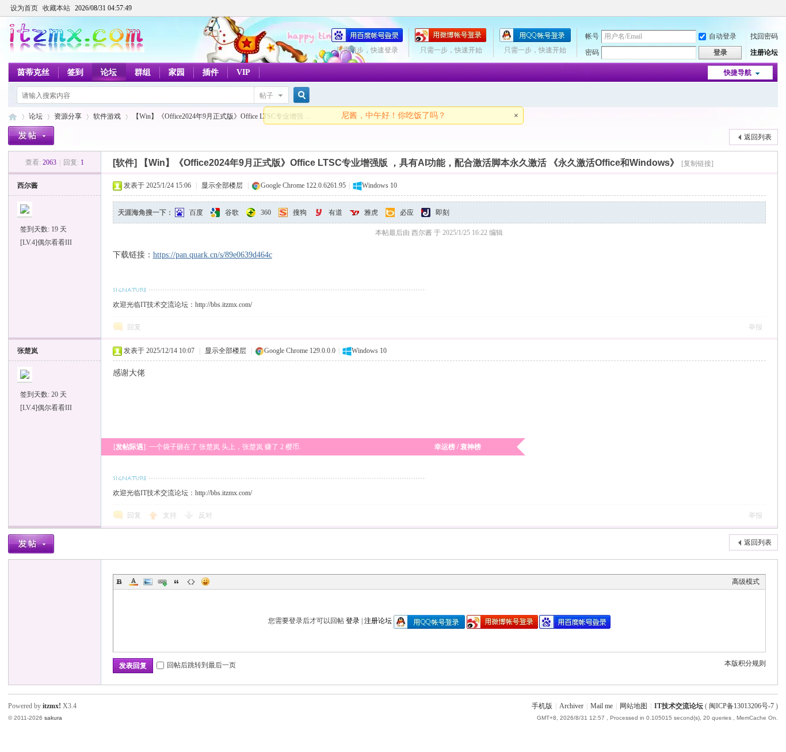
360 (266, 212)
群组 (143, 72)
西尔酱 (27, 185)
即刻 (442, 212)
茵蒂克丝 (33, 72)
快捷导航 (737, 73)
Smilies (205, 581)
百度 (196, 212)
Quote (176, 581)
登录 (353, 621)
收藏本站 (56, 8)
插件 (211, 72)
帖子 (266, 96)
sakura (53, 718)
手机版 (542, 706)
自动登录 (723, 36)
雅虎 (371, 212)
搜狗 (300, 212)
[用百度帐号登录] (367, 40)
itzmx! (52, 706)
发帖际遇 (129, 447)
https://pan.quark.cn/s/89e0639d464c (212, 254)
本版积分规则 (745, 663)
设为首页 (24, 8)
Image (148, 581)
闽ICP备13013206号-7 (741, 706)
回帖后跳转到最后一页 (201, 665)
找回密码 (764, 36)
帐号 (592, 36)
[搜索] (300, 95)
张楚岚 (27, 351)
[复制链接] (697, 163)
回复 (134, 327)
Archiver (571, 706)
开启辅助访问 (775, 8)
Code (191, 581)
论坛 (109, 72)
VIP (243, 72)
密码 (592, 52)
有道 (335, 212)
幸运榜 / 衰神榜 (457, 447)
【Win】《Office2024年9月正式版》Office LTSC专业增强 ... (221, 116)
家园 (177, 72)
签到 (75, 72)
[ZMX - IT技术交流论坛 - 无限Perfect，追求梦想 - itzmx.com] (76, 50)
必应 (407, 212)
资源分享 (68, 116)
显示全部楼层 (222, 185)
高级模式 (746, 582)
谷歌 (232, 212)
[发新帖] (31, 135)
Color (133, 581)
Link (162, 581)
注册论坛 (764, 52)
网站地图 (633, 706)
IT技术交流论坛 (678, 706)
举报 (755, 327)
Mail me (601, 706)
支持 (170, 515)
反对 (205, 515)
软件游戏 (107, 116)
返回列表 (758, 137)
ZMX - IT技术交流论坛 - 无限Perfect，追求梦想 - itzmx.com (12, 116)
